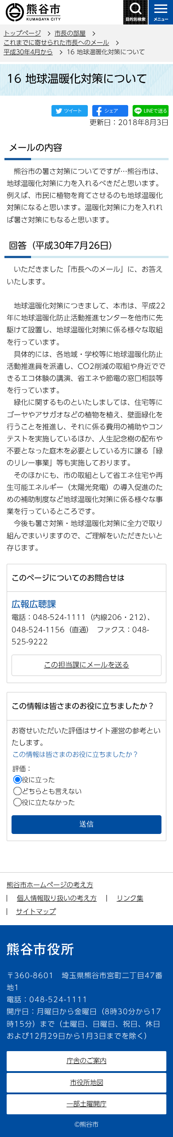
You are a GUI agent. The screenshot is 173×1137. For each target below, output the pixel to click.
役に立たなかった (48, 802)
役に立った (38, 780)
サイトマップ (36, 911)
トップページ (22, 33)
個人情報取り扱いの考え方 (57, 898)
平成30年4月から (28, 52)
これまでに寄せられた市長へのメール (56, 43)
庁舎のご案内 (86, 1060)
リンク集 (130, 898)
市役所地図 (86, 1082)
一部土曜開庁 (86, 1104)
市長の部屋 (70, 33)
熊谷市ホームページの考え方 (50, 885)
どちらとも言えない (52, 791)
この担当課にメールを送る (86, 664)
